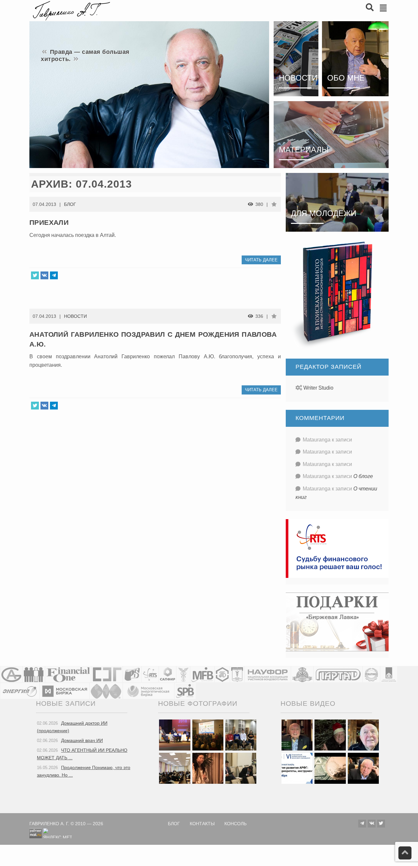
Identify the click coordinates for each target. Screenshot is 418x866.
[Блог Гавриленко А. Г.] (70, 10)
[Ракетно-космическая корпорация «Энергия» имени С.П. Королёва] (19, 691)
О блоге (363, 476)
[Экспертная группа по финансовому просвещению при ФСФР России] (106, 674)
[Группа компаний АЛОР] (11, 674)
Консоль (235, 823)
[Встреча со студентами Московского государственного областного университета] (174, 767)
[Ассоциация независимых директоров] (34, 674)
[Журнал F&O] (68, 674)
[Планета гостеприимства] (302, 674)
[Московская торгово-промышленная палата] (237, 674)
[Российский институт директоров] (388, 674)
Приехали (49, 222)
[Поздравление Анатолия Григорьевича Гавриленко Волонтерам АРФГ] (330, 734)
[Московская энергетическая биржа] (148, 691)
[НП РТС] (150, 674)
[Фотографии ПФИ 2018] (174, 734)
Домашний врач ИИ (82, 740)
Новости (75, 316)
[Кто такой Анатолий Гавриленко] (363, 767)
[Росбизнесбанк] (132, 674)
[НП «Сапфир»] (167, 674)
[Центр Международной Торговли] (106, 691)
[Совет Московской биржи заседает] (240, 767)
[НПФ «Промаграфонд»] (371, 674)
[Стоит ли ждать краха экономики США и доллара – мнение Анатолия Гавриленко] (330, 767)
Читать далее (261, 259)
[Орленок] (240, 734)
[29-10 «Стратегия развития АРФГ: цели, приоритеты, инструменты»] (297, 767)
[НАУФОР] (268, 674)
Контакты (202, 823)
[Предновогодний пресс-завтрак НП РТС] (207, 767)
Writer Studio (318, 388)
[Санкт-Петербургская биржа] (185, 691)
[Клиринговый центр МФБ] (202, 674)
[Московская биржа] (64, 691)
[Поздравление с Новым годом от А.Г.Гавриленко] (297, 734)
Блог (70, 204)
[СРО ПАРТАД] (338, 674)
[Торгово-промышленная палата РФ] (183, 674)
